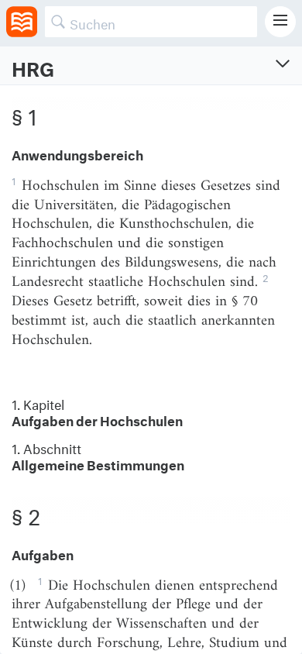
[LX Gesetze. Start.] (21, 21)
